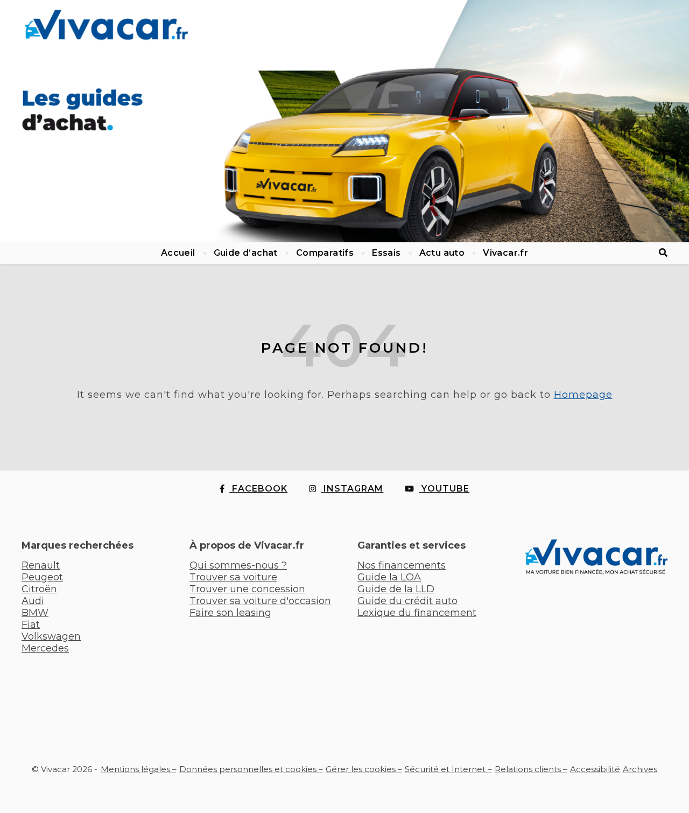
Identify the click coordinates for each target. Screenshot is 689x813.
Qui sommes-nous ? (238, 565)
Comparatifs (325, 253)
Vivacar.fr (505, 253)
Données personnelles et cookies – (251, 769)
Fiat (31, 624)
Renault (41, 565)
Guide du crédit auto (407, 601)
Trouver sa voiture (233, 577)
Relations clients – (531, 769)
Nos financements (401, 565)
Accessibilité (595, 769)
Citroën (39, 589)
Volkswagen (51, 636)
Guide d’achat (246, 253)
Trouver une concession (247, 589)
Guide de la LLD (395, 589)
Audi (33, 601)
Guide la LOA (389, 577)
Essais (386, 253)
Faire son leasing (230, 613)
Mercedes (45, 648)
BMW (35, 613)
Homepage (583, 395)
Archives (640, 769)
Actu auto (442, 253)
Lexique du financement (416, 613)
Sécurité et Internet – (448, 769)
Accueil (178, 253)
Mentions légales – (139, 769)
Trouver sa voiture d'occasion (260, 601)
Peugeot (42, 577)
